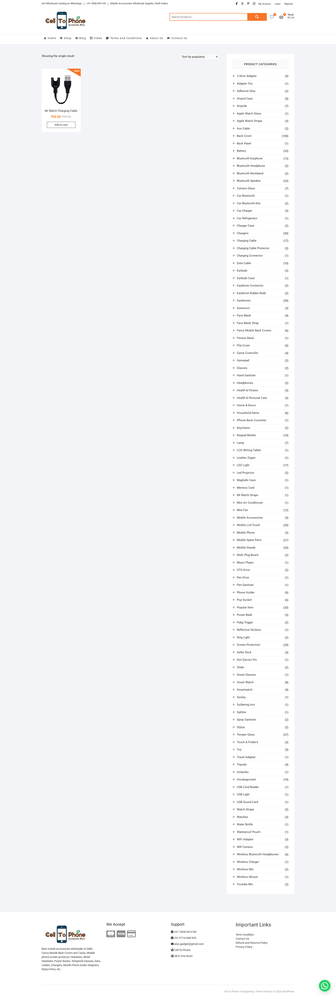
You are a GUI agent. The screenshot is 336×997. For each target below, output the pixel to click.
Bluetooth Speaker (249, 181)
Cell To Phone (182, 950)
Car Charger (244, 210)
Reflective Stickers (249, 630)
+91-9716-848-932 (184, 937)
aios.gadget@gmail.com (189, 943)
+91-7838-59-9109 (184, 931)
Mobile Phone (246, 532)
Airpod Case (245, 98)
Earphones (244, 300)
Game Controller (247, 353)
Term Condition (245, 934)
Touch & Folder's (247, 742)
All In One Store (183, 956)
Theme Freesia (263, 991)
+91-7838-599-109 (96, 3)
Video (98, 38)
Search (257, 17)
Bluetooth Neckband (250, 173)
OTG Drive (243, 570)
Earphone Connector (250, 285)
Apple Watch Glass (249, 113)
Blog (82, 38)
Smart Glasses (246, 674)
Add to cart (61, 124)
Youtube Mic (245, 884)
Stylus (241, 727)
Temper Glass (246, 734)
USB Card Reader (248, 787)
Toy (239, 749)
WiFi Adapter (245, 839)
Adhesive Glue (246, 91)
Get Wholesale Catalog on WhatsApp (62, 3)
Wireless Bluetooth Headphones (258, 854)
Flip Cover (243, 345)
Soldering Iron (246, 704)
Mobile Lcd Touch (248, 525)
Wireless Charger (248, 862)
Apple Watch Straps (249, 121)
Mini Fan (242, 510)
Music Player (245, 562)
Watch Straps (245, 809)
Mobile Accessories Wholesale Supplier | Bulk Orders (139, 3)
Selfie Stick (244, 652)
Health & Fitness (247, 390)
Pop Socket (244, 600)
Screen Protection (248, 645)
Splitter (241, 712)
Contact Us (179, 38)
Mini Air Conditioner (250, 502)
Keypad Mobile (246, 435)
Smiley (241, 697)
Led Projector (245, 472)
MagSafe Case (246, 480)
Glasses (242, 368)
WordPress (288, 991)
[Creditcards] (131, 934)
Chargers (242, 233)
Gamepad (243, 360)
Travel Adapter (246, 757)
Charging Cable (246, 240)
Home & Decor (246, 405)
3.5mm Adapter (247, 76)
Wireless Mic (245, 869)
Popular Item (245, 607)
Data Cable (244, 263)
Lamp (240, 443)
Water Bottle (245, 824)
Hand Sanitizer (246, 375)
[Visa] (121, 934)
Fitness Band (245, 338)
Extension (243, 308)
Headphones (245, 383)
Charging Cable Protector (253, 248)
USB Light (243, 794)
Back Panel (244, 143)
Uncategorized (246, 779)
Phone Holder (246, 592)
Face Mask (244, 315)
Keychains (243, 428)
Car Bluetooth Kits (249, 203)
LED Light (243, 465)
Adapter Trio (245, 83)
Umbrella (242, 772)
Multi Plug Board (247, 555)
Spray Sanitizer (246, 719)
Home (52, 38)
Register (288, 4)
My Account (264, 4)
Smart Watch (245, 682)
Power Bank (244, 615)
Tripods (242, 764)
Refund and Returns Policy (252, 942)
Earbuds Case (246, 278)
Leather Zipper (246, 458)
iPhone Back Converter (251, 420)
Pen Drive (243, 577)
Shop (67, 38)
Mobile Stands (246, 547)
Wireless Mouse (247, 877)
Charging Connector (250, 255)
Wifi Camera (245, 847)
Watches (242, 817)
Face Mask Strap (248, 323)
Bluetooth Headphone (251, 166)
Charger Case (245, 225)
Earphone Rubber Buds (251, 293)
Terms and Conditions (126, 38)
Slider (240, 667)
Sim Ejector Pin (247, 659)
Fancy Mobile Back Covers (254, 330)
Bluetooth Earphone (249, 158)
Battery (241, 151)
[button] (325, 986)
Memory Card (245, 487)
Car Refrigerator (247, 218)
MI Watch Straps (247, 495)
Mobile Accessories (250, 517)
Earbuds (242, 270)
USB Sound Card (247, 802)
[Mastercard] (110, 934)
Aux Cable (243, 128)
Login (278, 4)
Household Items (248, 413)
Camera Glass (246, 188)
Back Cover (244, 136)
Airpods (242, 106)
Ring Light (243, 637)
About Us (156, 38)
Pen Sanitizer (245, 585)
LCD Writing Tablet (249, 450)
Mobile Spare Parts (249, 540)
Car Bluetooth (246, 195)
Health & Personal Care (252, 398)
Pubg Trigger (245, 622)
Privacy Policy (244, 946)
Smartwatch (244, 689)
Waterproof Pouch (248, 832)
